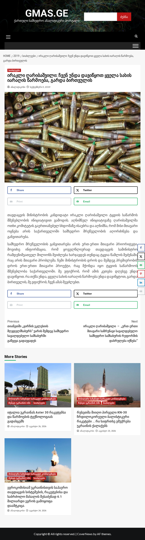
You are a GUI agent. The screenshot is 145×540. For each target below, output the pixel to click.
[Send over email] (141, 265)
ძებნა (124, 17)
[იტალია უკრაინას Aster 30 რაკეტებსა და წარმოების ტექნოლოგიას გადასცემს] (38, 385)
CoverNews (85, 534)
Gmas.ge (46, 13)
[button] (8, 36)
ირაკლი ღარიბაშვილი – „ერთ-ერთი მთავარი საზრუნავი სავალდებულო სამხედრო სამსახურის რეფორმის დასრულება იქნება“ (110, 331)
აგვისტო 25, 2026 (107, 431)
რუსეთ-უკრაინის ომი (19, 403)
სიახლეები (14, 70)
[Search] (136, 36)
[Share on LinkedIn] (141, 282)
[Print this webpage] (141, 291)
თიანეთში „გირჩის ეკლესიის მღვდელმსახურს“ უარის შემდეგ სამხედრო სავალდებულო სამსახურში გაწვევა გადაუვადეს (38, 331)
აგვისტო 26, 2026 (37, 426)
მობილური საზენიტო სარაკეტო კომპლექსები (32, 399)
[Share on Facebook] (141, 247)
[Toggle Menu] (136, 46)
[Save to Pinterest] (141, 274)
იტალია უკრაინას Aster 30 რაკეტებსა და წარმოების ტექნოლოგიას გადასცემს (36, 416)
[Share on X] (141, 256)
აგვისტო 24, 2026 (37, 510)
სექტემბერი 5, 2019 (40, 87)
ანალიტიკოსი (18, 87)
